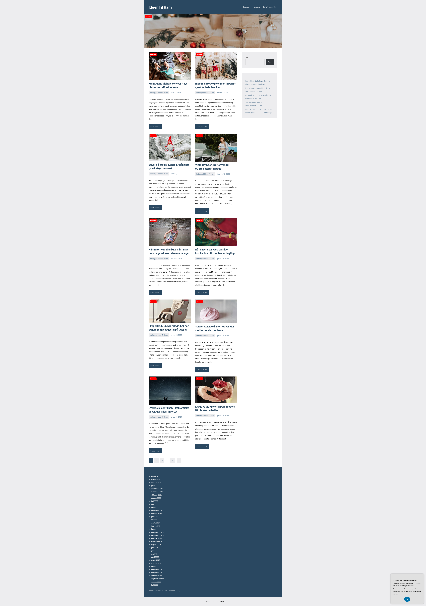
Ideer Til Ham (160, 7)
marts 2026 (155, 479)
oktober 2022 (156, 575)
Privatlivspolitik (269, 7)
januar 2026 (155, 485)
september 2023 (157, 541)
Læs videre (154, 126)
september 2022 (157, 579)
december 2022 (157, 569)
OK (407, 599)
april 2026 (155, 476)
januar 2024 (156, 529)
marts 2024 (155, 523)
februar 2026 (156, 482)
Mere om (256, 7)
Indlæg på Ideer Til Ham (159, 93)
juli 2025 (154, 501)
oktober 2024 (156, 513)
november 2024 (157, 510)
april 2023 (155, 557)
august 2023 (156, 544)
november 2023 (157, 535)
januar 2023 (155, 566)
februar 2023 (156, 563)
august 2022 (156, 582)
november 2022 (157, 572)
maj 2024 (154, 520)
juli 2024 (154, 516)
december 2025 (157, 489)
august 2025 (156, 498)
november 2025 (157, 492)
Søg (246, 57)
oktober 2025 (156, 495)
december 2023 (157, 532)
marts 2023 (155, 560)
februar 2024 (156, 526)
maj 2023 (154, 554)
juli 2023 (154, 548)
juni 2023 (154, 551)
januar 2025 (155, 507)
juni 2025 (154, 504)
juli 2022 (154, 585)
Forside (246, 7)
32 (173, 460)
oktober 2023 (156, 538)
